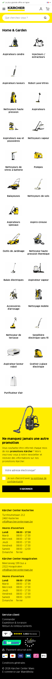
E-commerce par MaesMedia (17, 672)
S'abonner (26, 489)
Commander (8, 619)
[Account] (41, 9)
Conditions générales (13, 663)
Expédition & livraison (14, 622)
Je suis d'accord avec (26, 480)
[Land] (49, 2)
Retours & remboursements (17, 626)
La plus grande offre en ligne (17, 2)
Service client (10, 614)
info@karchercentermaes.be (17, 521)
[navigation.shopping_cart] (47, 9)
